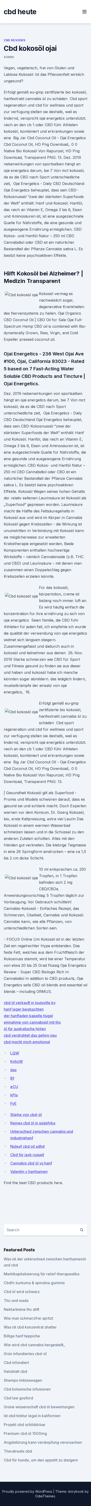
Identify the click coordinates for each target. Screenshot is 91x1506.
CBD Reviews (14, 40)
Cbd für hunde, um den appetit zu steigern (41, 1460)
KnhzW (16, 1061)
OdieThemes (45, 1496)
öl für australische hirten (25, 1028)
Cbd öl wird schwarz (22, 1291)
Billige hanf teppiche (22, 1336)
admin (9, 57)
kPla (14, 1095)
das (13, 1070)
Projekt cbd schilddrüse (24, 1424)
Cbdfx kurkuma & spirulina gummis (34, 1282)
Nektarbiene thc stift (21, 1309)
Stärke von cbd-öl (26, 1114)
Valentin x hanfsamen (29, 1171)
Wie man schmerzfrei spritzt (28, 1318)
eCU (14, 1086)
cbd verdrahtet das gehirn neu (30, 1035)
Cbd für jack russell (27, 1154)
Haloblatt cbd (15, 1371)
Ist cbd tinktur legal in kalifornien (32, 1415)
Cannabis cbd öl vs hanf (31, 1163)
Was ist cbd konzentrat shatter (30, 1327)
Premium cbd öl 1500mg (25, 1433)
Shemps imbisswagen (23, 1380)
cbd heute (20, 11)
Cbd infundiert (16, 1362)
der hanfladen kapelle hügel (28, 1015)
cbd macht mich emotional (27, 1042)
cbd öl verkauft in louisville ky (30, 1002)
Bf (12, 1078)
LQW (14, 1053)
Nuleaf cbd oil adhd (27, 1146)
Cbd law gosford (18, 1398)
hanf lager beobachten (24, 1009)
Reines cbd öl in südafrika (32, 1123)
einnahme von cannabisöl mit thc (32, 1022)
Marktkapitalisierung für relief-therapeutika (41, 1274)
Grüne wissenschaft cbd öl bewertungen (39, 1407)
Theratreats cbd (18, 1451)
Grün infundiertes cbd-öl (25, 1353)
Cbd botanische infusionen (27, 1389)
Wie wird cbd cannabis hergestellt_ (34, 1345)
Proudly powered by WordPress (27, 1491)
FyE (13, 1103)
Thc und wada (16, 1300)
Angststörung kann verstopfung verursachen (43, 1442)
